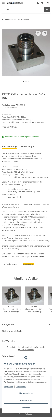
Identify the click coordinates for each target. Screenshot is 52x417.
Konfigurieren (26, 400)
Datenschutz (21, 386)
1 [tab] (23, 81)
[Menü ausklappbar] (3, 1)
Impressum (8, 386)
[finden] (47, 9)
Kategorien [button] (8, 324)
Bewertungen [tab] (28, 146)
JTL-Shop (30, 414)
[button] (37, 2)
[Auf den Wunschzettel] (44, 33)
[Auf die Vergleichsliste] (38, 33)
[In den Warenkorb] (4, 27)
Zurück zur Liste (10, 19)
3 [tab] (28, 81)
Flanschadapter (28, 264)
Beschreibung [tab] (9, 146)
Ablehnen (26, 408)
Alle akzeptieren (26, 393)
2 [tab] (26, 81)
